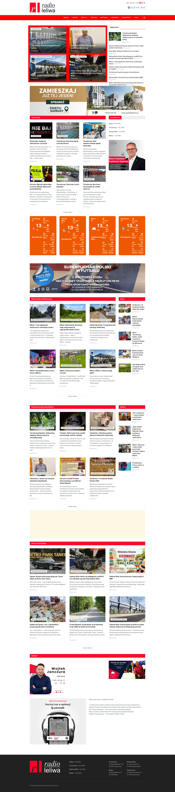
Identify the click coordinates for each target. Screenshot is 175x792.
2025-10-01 (136, 470)
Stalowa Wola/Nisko (78, 56)
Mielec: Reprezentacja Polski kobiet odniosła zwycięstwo (137, 321)
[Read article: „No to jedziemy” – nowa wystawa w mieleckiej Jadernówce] (125, 416)
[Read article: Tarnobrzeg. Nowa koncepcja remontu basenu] (48, 40)
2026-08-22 (75, 51)
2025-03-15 (136, 346)
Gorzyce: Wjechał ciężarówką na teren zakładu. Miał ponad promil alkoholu (40, 186)
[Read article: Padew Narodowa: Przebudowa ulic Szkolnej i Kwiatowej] (103, 313)
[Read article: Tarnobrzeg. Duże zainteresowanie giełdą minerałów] (94, 130)
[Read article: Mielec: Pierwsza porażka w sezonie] (73, 359)
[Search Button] (144, 17)
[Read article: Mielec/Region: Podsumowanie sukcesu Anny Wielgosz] (125, 354)
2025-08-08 (136, 312)
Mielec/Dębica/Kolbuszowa (41, 56)
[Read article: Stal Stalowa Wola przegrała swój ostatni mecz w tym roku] (125, 368)
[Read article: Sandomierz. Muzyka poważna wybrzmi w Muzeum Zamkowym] (103, 421)
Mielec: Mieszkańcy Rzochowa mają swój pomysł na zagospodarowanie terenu (71, 327)
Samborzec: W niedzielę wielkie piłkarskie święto (138, 307)
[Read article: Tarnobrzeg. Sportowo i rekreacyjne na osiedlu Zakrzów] (94, 174)
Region (66, 17)
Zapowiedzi (115, 17)
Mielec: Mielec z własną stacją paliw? (45, 76)
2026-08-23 (87, 207)
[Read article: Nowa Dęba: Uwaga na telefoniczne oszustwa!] (41, 130)
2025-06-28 (136, 328)
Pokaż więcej (67, 212)
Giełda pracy (126, 17)
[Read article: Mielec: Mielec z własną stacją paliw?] (48, 68)
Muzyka (75, 17)
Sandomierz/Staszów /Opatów (82, 29)
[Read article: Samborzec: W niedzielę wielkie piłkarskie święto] (125, 308)
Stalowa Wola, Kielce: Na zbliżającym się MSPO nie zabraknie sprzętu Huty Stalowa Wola (86, 73)
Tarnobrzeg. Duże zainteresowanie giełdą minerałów (91, 143)
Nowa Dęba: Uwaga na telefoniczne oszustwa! (124, 51)
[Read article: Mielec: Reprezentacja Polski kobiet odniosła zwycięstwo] (125, 320)
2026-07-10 (136, 422)
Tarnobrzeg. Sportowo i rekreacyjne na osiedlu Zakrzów (92, 186)
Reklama (94, 17)
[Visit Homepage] (42, 7)
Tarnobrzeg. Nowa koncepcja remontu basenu (124, 72)
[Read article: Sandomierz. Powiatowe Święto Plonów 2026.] (103, 467)
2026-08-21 (64, 499)
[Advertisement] (87, 524)
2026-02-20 (136, 440)
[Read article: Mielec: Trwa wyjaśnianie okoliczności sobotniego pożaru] (43, 313)
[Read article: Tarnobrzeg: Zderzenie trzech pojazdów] (67, 174)
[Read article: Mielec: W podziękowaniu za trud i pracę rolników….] (43, 359)
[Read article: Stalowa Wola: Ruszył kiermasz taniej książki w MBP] (127, 561)
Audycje (84, 17)
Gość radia (104, 17)
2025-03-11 (136, 359)
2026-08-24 (35, 51)
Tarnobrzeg (36, 29)
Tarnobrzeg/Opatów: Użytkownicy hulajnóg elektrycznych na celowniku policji (42, 435)
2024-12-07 (136, 373)
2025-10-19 (136, 458)
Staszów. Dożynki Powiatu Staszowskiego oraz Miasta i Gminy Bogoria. (70, 481)
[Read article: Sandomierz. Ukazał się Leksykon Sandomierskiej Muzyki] (87, 40)
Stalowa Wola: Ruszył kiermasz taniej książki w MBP (126, 77)
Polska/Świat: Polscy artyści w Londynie (138, 465)
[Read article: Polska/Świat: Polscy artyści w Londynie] (125, 466)
